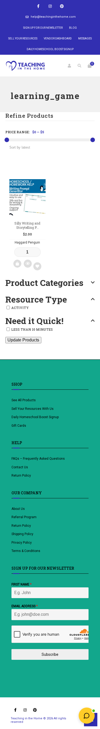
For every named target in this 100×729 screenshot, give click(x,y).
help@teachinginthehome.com (53, 17)
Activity (20, 307)
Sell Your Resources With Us (32, 409)
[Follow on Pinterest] (62, 6)
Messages (85, 38)
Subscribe (50, 654)
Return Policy (21, 475)
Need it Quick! (34, 320)
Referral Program (24, 517)
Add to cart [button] (17, 264)
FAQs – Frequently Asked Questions (38, 459)
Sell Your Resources (22, 38)
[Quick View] (28, 264)
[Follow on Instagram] (50, 6)
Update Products (23, 340)
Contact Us (19, 467)
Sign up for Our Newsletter (43, 27)
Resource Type (36, 299)
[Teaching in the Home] (25, 65)
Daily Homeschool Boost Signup (50, 49)
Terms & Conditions (25, 551)
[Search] (79, 65)
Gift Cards (18, 426)
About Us (18, 509)
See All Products (23, 400)
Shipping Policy (22, 534)
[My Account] (69, 65)
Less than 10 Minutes (32, 329)
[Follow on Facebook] (38, 6)
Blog (73, 27)
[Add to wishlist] (37, 266)
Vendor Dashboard (58, 38)
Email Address (24, 606)
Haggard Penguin (27, 242)
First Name (21, 584)
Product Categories (44, 282)
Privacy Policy (21, 542)
